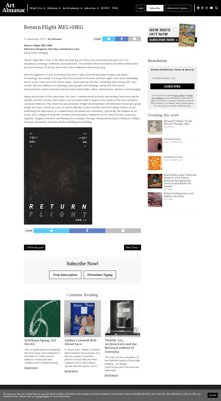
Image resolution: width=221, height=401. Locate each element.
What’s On (36, 8)
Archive (105, 8)
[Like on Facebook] (202, 8)
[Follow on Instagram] (206, 8)
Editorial (52, 8)
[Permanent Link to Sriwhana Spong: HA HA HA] (42, 318)
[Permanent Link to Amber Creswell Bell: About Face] (82, 318)
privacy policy (179, 95)
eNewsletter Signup (178, 8)
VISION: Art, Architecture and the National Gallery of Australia (121, 346)
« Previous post (35, 247)
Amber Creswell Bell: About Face (81, 342)
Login (141, 8)
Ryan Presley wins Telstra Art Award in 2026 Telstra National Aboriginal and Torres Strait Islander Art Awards (180, 180)
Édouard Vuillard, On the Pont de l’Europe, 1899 (178, 122)
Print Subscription (65, 275)
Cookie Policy (42, 396)
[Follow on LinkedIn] (198, 8)
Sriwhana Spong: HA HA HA (40, 342)
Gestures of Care (173, 157)
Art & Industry (71, 8)
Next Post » (132, 247)
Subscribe (155, 8)
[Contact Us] (211, 8)
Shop (115, 8)
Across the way (172, 139)
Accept (212, 395)
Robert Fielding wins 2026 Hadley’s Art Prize (179, 195)
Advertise (90, 8)
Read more (31, 368)
